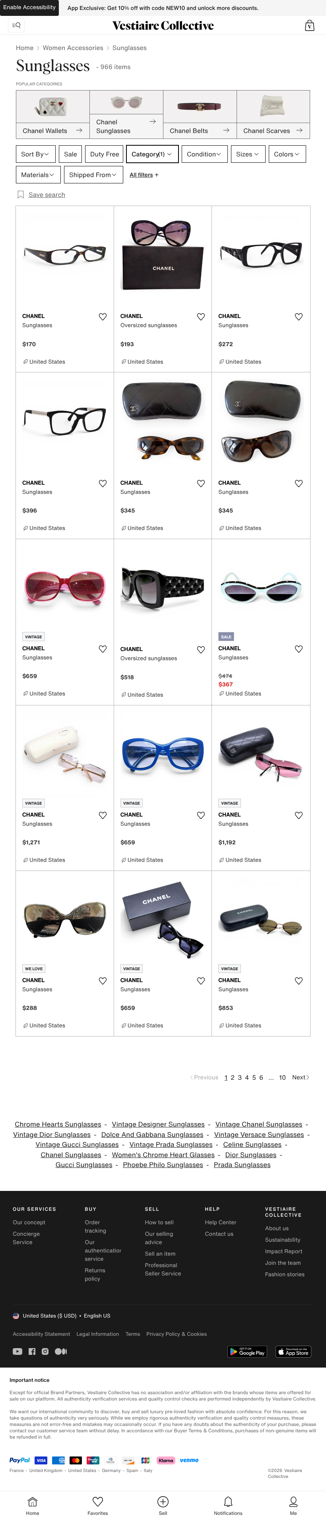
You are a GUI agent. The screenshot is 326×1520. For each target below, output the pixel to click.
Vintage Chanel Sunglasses (259, 1124)
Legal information (97, 1334)
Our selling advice (159, 1238)
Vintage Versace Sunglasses (259, 1135)
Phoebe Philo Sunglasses (163, 1165)
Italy (148, 1471)
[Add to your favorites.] (103, 317)
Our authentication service (104, 1250)
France (17, 1471)
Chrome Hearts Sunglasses (58, 1124)
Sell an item (160, 1254)
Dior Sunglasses (251, 1155)
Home (24, 47)
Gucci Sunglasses (83, 1165)
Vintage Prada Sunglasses (170, 1145)
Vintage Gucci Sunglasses (76, 1145)
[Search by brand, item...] (16, 25)
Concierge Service (26, 1238)
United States (82, 1471)
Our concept (29, 1222)
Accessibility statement (41, 1334)
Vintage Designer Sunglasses (158, 1124)
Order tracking (95, 1226)
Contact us (219, 1234)
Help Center (221, 1222)
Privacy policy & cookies (176, 1334)
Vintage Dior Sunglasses (52, 1135)
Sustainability (283, 1240)
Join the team (283, 1263)
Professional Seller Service (163, 1269)
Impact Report (284, 1251)
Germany (111, 1471)
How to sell (159, 1222)
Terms (132, 1334)
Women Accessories (73, 47)
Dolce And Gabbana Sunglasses (152, 1135)
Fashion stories (285, 1274)
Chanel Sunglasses (71, 1155)
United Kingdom (46, 1471)
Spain (132, 1471)
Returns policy (95, 1274)
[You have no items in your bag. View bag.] (309, 25)
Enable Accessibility (29, 7)
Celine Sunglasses (252, 1145)
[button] (309, 25)
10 (282, 1077)
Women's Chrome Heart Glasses (163, 1155)
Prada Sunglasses (242, 1165)
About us (277, 1228)
